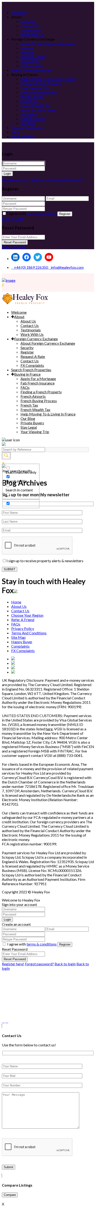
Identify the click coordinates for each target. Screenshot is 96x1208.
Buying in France (27, 374)
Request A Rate (33, 56)
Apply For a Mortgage (38, 110)
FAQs (15, 132)
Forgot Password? (68, 179)
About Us (28, 21)
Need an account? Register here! (27, 179)
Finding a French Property (41, 83)
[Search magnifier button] (6, 455)
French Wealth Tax (35, 105)
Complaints (20, 646)
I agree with (32, 213)
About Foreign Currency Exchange (48, 43)
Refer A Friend (22, 136)
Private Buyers (32, 96)
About (19, 316)
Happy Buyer (21, 642)
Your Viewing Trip (35, 87)
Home (16, 602)
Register (27, 52)
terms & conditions (42, 213)
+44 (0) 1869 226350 (31, 267)
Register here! (13, 964)
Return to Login (14, 247)
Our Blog (28, 123)
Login (7, 173)
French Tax (29, 101)
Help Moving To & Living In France (48, 79)
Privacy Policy (22, 628)
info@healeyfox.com (67, 267)
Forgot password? (39, 964)
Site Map (18, 637)
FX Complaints (32, 65)
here (49, 729)
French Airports (33, 118)
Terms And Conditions (29, 633)
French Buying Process (39, 92)
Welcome (19, 12)
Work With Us (32, 34)
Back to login (65, 964)
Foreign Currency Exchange (36, 339)
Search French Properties (31, 70)
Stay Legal (29, 114)
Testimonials (31, 30)
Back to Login (13, 218)
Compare (10, 1195)
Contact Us (30, 26)
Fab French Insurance (38, 383)
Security (27, 48)
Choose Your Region (27, 127)
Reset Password (15, 242)
